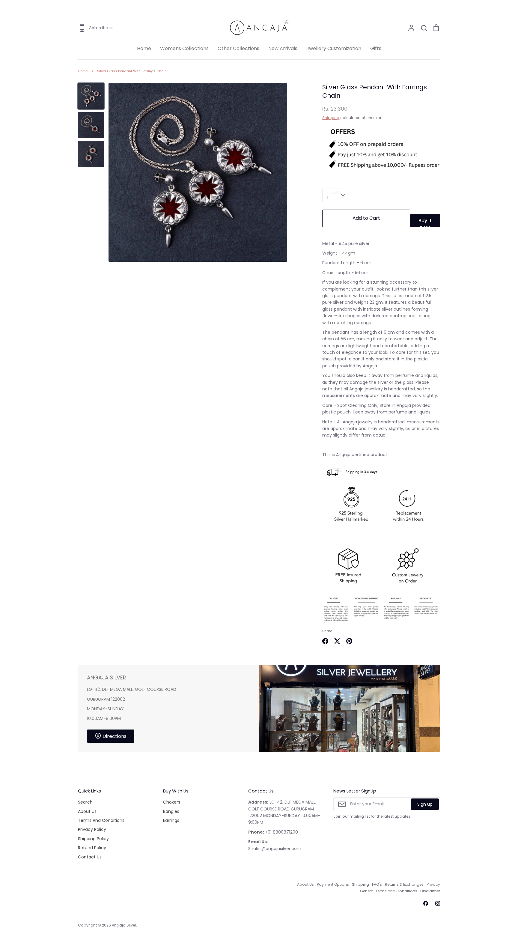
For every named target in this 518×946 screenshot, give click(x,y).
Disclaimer (430, 891)
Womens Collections (184, 48)
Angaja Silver (124, 925)
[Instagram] (438, 903)
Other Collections (238, 48)
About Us (87, 811)
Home (144, 48)
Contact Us (90, 857)
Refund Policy (92, 848)
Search (85, 802)
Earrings (171, 820)
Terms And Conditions (101, 820)
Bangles (171, 811)
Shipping (330, 117)
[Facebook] (426, 903)
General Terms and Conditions (388, 891)
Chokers (171, 802)
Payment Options (333, 884)
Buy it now (425, 222)
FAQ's (377, 884)
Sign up (425, 804)
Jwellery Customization (333, 48)
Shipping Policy (93, 839)
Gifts (375, 48)
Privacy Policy (92, 829)
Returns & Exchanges (404, 884)
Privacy (433, 884)
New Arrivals (282, 48)
